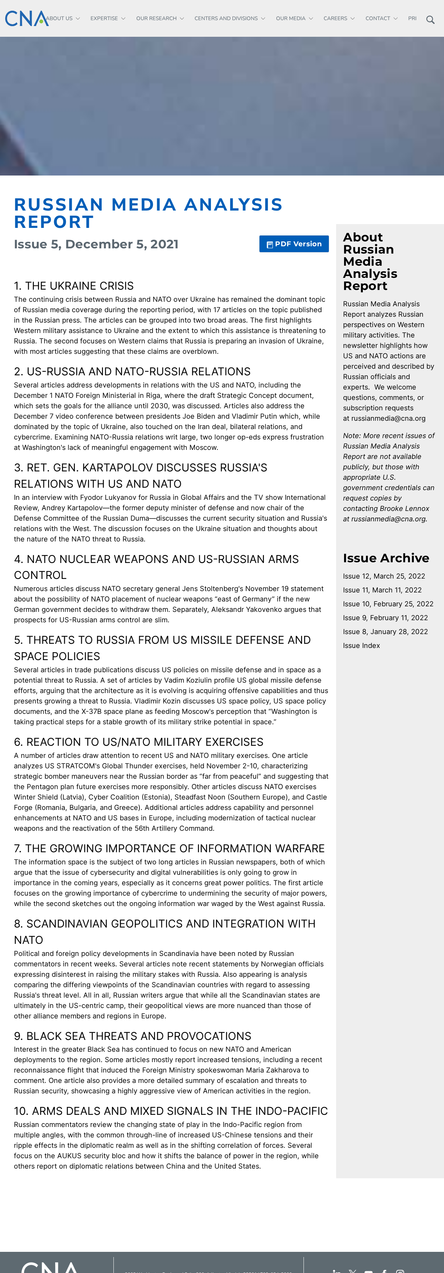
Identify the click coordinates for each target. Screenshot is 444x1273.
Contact (378, 18)
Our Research (156, 18)
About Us (59, 18)
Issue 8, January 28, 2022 (385, 631)
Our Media (291, 18)
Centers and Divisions (226, 18)
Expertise (104, 18)
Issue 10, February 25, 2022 (388, 604)
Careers (335, 18)
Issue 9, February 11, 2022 (385, 618)
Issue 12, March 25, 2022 (384, 576)
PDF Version (298, 244)
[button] (430, 18)
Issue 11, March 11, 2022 (382, 590)
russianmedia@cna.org (388, 418)
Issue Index (361, 645)
